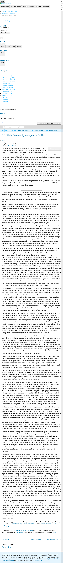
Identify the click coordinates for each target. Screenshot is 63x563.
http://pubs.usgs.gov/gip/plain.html (23, 524)
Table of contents (54, 149)
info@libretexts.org (37, 560)
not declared (20, 532)
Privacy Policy (45, 559)
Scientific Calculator (8, 87)
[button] (5, 99)
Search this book (4, 27)
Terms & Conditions (54, 559)
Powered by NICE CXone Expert (24, 554)
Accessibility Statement (8, 560)
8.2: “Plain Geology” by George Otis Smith (21, 530)
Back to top (5, 539)
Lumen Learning (38, 130)
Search (4, 127)
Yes (5, 547)
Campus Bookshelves (22, 130)
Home (9, 130)
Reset (2, 44)
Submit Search (5, 33)
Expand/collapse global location (60, 130)
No (10, 547)
